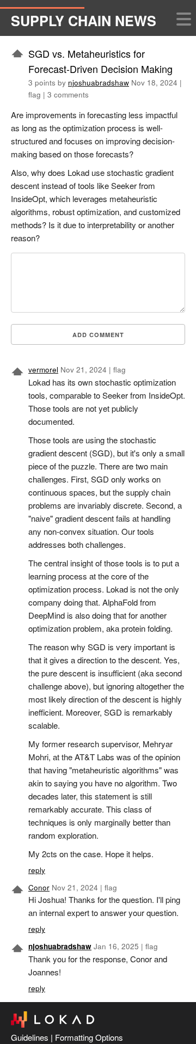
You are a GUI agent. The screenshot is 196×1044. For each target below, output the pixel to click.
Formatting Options (89, 1037)
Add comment (98, 335)
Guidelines (29, 1037)
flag (34, 94)
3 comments (68, 94)
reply (36, 870)
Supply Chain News (83, 20)
